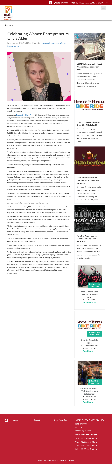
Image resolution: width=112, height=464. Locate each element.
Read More (88, 302)
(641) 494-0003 (62, 3)
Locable (71, 460)
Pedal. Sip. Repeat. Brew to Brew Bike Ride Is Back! (88, 123)
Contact (37, 420)
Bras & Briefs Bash (89, 291)
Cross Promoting (60, 420)
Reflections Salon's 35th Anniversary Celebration (89, 391)
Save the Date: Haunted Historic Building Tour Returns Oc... (87, 239)
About (15, 420)
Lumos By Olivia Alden (25, 115)
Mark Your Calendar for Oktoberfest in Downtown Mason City (88, 180)
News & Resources (50, 43)
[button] (103, 8)
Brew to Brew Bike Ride (89, 341)
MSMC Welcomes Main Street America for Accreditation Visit (89, 67)
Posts (11, 25)
